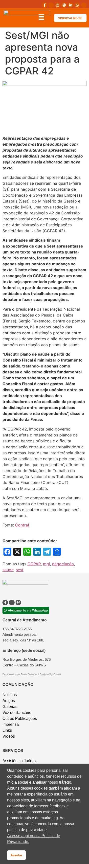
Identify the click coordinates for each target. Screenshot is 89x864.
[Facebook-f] (44, 5)
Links (7, 730)
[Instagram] (57, 5)
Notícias (9, 695)
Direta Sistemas (29, 674)
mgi (46, 563)
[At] (64, 5)
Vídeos (8, 736)
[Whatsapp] (77, 5)
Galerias (9, 707)
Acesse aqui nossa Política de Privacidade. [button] (33, 839)
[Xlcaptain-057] (51, 5)
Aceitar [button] (16, 855)
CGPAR (34, 563)
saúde (8, 569)
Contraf (22, 525)
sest (19, 569)
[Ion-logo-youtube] (84, 5)
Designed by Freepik (50, 674)
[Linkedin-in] (70, 5)
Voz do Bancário (16, 712)
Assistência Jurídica (20, 761)
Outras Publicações (19, 718)
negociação (63, 563)
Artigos (8, 701)
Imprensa (10, 724)
